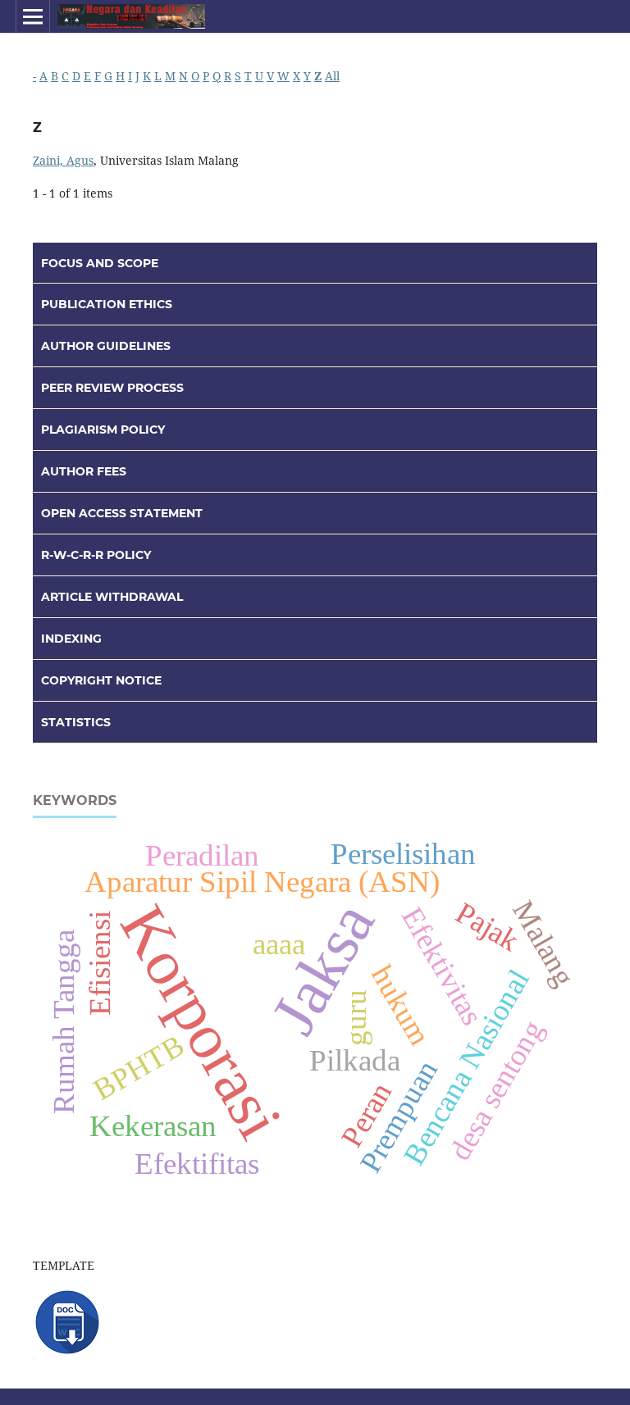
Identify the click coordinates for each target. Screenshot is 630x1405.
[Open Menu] (32, 16)
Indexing (71, 638)
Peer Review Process (112, 387)
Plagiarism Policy (103, 429)
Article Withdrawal (112, 596)
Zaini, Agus (63, 160)
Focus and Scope (99, 263)
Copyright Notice (101, 680)
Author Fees (83, 471)
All (332, 76)
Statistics (76, 722)
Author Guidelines (106, 346)
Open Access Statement (122, 513)
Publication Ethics (106, 304)
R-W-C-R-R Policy (96, 555)
